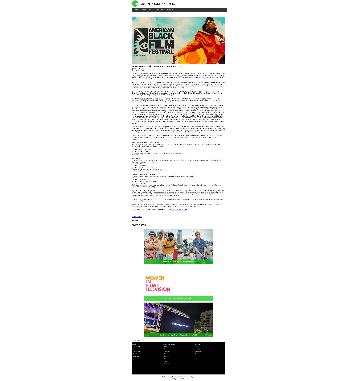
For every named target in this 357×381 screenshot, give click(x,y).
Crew (165, 349)
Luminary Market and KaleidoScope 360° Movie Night (178, 335)
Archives (135, 349)
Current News (137, 346)
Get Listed (167, 364)
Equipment (167, 351)
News (136, 10)
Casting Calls (146, 10)
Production (167, 356)
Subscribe (137, 340)
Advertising (198, 351)
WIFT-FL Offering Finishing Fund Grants (178, 298)
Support (166, 361)
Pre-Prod (166, 354)
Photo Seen (136, 356)
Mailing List (198, 349)
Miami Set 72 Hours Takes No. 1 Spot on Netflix (178, 262)
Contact (170, 10)
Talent (166, 346)
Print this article (137, 217)
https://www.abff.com (179, 210)
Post (165, 359)
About (196, 346)
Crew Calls (159, 10)
